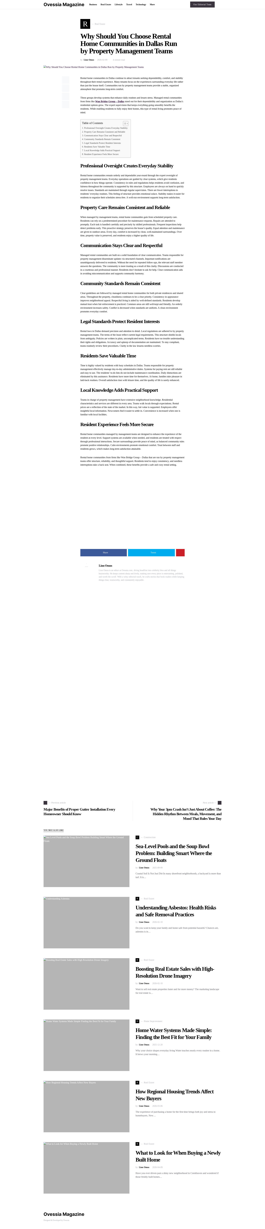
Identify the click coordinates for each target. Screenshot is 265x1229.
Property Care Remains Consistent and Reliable (104, 132)
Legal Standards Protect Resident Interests (102, 143)
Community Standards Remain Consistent (102, 139)
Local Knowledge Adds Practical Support (102, 150)
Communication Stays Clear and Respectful (103, 135)
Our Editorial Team (202, 4)
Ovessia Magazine (64, 4)
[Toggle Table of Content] (124, 123)
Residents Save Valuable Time (97, 146)
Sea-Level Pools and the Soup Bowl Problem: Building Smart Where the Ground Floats (174, 853)
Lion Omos (89, 60)
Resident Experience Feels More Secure (101, 154)
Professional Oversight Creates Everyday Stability (106, 128)
